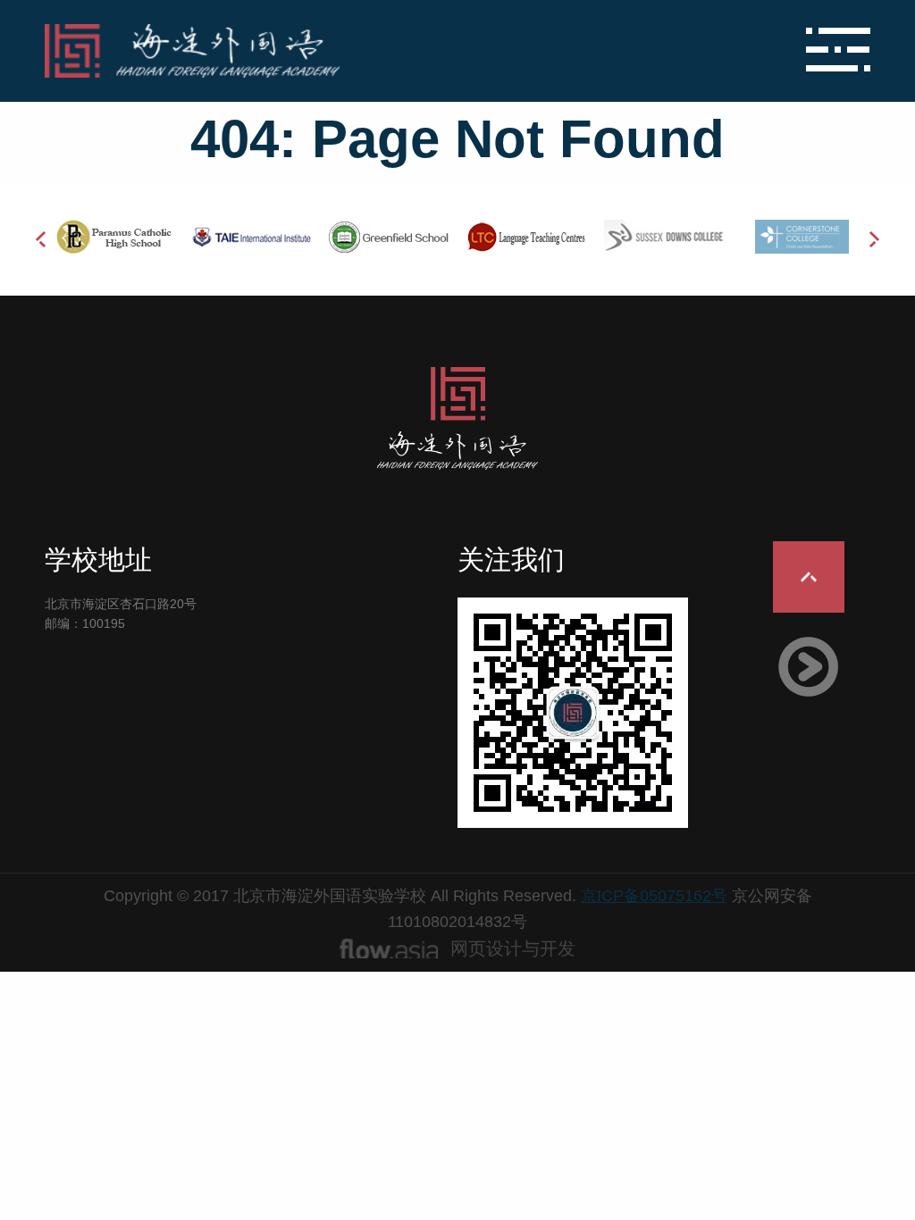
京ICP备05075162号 (654, 896)
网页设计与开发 (512, 948)
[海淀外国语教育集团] (320, 51)
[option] (113, 237)
